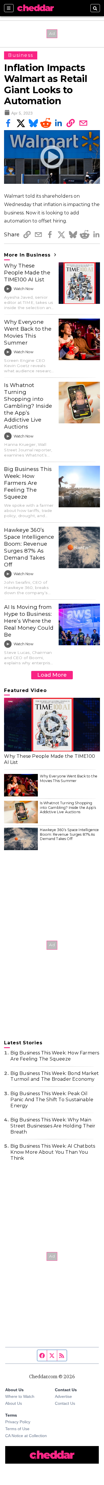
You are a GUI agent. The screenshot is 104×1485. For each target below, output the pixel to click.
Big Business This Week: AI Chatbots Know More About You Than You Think (52, 1152)
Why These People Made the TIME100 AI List (27, 272)
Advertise (63, 1396)
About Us (13, 1403)
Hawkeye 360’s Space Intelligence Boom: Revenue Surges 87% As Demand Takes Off (29, 547)
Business (20, 55)
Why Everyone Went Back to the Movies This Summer (27, 332)
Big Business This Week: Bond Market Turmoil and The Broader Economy (54, 1076)
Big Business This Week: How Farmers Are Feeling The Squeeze (28, 483)
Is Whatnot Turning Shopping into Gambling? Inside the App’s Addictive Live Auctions (28, 406)
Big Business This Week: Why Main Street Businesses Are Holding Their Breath (52, 1126)
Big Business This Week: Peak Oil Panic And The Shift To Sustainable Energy (51, 1099)
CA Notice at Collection (26, 1435)
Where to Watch (19, 1396)
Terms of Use (17, 1428)
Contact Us (65, 1403)
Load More (52, 675)
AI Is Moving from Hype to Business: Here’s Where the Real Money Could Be (28, 621)
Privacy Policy (17, 1421)
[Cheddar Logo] (35, 8)
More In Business (28, 255)
